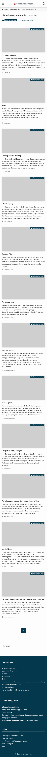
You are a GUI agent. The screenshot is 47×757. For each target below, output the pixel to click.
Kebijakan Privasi (8, 687)
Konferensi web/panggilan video (14, 710)
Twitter (4, 679)
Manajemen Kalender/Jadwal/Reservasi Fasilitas (21, 720)
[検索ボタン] (44, 4)
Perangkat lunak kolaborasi (12, 736)
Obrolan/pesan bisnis (10, 707)
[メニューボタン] (3, 4)
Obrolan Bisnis (7, 738)
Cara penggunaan (10, 20)
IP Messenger (7, 744)
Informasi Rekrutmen (10, 671)
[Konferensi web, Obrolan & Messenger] (23, 4)
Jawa (4, 746)
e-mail (4, 674)
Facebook (6, 676)
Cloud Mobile (7, 712)
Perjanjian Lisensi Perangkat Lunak (16, 690)
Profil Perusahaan (9, 668)
